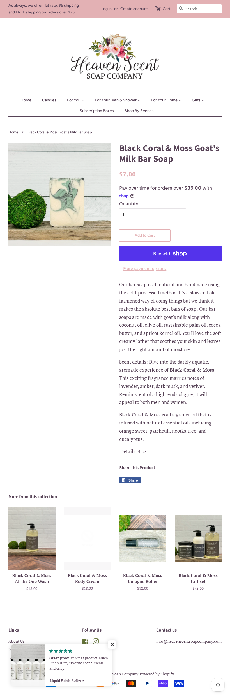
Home (25, 100)
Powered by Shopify (157, 673)
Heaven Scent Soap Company (113, 673)
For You (74, 100)
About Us (16, 641)
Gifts (196, 100)
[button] (112, 644)
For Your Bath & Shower (116, 100)
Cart (166, 8)
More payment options (144, 268)
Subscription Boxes (97, 110)
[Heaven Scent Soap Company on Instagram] (96, 642)
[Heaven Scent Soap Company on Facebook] (85, 642)
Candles (49, 100)
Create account (134, 8)
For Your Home (164, 100)
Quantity (128, 203)
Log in (106, 8)
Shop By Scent (138, 110)
